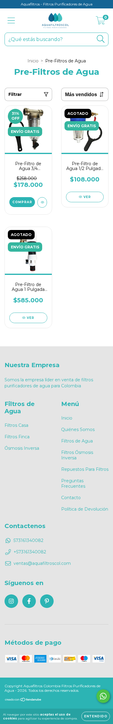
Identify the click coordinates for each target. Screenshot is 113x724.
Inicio (33, 61)
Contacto (71, 497)
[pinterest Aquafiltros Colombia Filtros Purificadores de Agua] (47, 601)
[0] (100, 22)
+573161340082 (30, 552)
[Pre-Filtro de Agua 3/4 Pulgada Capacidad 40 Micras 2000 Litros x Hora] (42, 202)
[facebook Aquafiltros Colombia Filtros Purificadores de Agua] (29, 601)
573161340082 (28, 540)
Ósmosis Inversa (22, 448)
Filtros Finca (17, 436)
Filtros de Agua (77, 441)
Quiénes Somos (78, 429)
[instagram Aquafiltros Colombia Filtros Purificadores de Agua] (11, 601)
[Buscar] (101, 39)
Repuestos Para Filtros (84, 469)
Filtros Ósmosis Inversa (77, 455)
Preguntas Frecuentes (73, 483)
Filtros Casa (16, 425)
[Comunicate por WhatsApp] (103, 696)
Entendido (95, 716)
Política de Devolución (84, 509)
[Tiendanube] (23, 700)
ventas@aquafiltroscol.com (42, 563)
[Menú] (11, 21)
